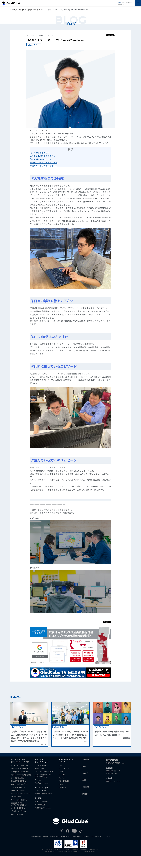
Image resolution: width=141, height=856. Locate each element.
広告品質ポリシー (88, 836)
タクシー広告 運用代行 (18, 808)
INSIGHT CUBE (64, 781)
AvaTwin (38, 780)
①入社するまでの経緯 (40, 152)
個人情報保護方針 (36, 836)
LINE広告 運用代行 (17, 778)
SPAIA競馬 (62, 787)
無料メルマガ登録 (17, 814)
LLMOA (61, 772)
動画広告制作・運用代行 (19, 790)
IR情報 (85, 794)
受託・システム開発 (41, 801)
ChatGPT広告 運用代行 (19, 781)
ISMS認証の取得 (76, 836)
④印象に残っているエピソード (43, 162)
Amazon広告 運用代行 (19, 800)
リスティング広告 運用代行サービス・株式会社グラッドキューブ (68, 851)
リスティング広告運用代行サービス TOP (20, 760)
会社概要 (85, 787)
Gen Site (62, 775)
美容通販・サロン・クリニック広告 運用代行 (19, 804)
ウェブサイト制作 (40, 765)
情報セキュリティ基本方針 (51, 836)
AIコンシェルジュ (64, 768)
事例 (84, 766)
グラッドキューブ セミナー (19, 811)
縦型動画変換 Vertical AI (43, 808)
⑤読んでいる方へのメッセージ (43, 165)
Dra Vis (61, 778)
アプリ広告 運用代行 (18, 787)
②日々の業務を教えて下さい (42, 156)
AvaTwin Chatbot (41, 783)
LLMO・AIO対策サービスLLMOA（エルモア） (43, 776)
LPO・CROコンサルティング (44, 772)
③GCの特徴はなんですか (41, 159)
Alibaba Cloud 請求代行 (43, 793)
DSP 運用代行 (16, 796)
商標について (99, 836)
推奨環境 (107, 836)
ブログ (21, 9)
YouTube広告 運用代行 (19, 784)
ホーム (13, 9)
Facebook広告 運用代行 (19, 768)
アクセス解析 (39, 768)
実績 (84, 780)
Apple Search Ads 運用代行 (20, 793)
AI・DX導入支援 (40, 805)
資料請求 (85, 759)
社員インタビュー (35, 9)
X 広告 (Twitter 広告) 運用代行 (21, 775)
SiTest (61, 765)
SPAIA (61, 784)
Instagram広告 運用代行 (20, 772)
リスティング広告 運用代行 (20, 765)
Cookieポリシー (65, 836)
